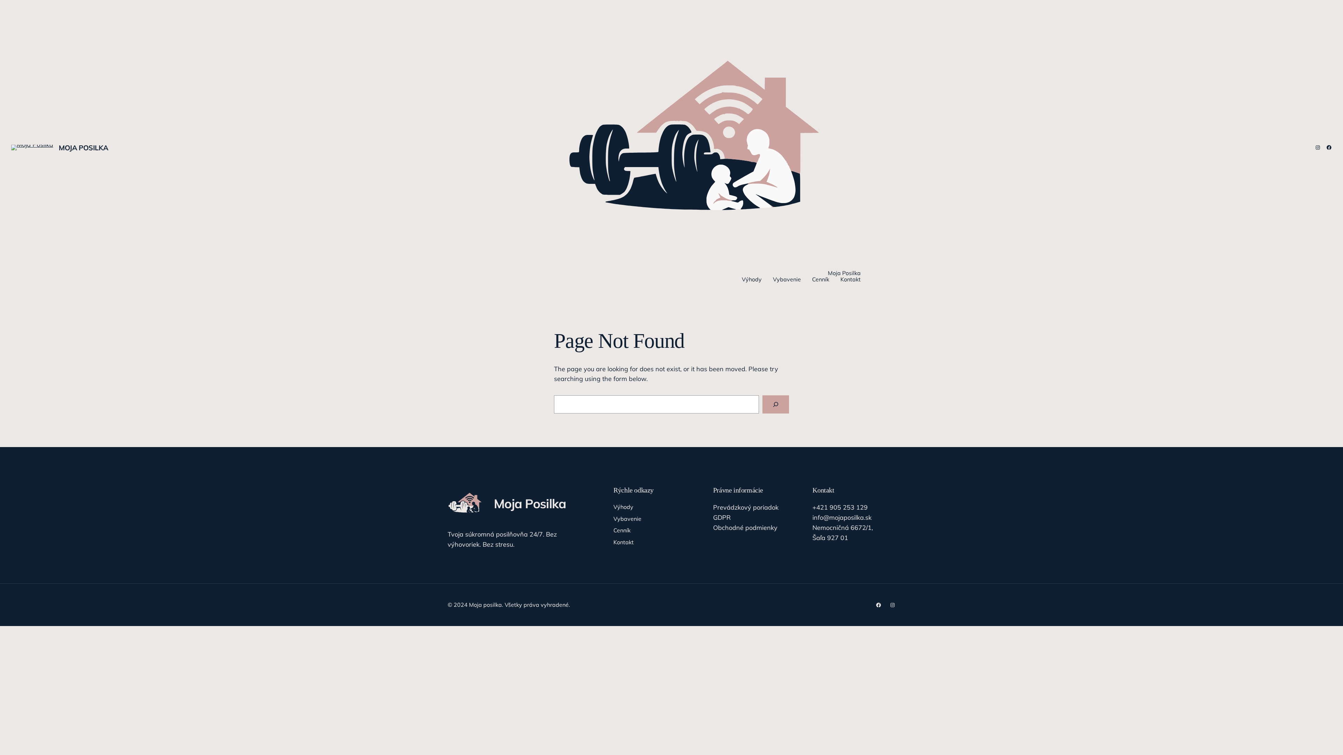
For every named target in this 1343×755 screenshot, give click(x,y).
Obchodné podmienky (745, 528)
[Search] (775, 404)
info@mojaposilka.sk (842, 517)
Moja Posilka (83, 147)
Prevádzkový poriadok (746, 507)
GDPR (722, 517)
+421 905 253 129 (840, 507)
